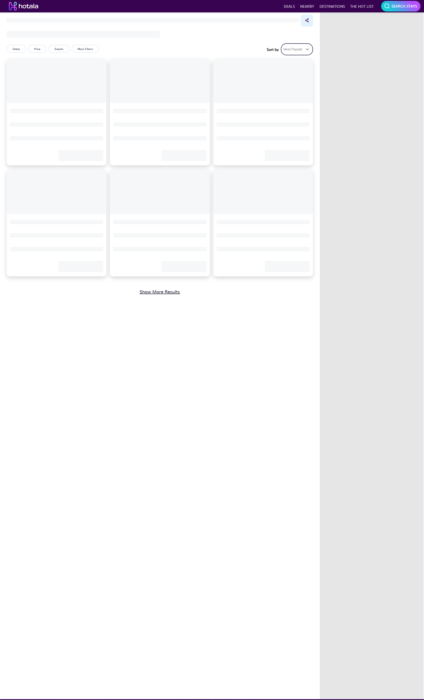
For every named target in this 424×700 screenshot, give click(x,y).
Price (37, 49)
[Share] (307, 21)
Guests (59, 49)
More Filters (85, 49)
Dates (16, 49)
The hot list (362, 6)
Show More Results (160, 291)
